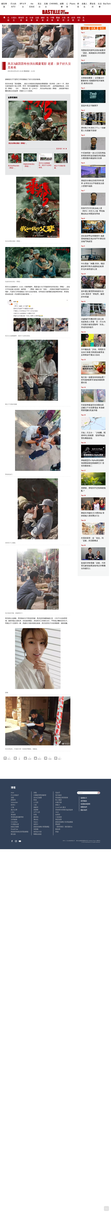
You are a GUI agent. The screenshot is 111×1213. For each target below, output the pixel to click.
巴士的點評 (15, 795)
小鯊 (35, 805)
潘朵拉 (36, 819)
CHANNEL (53, 4)
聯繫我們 (84, 807)
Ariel (12, 792)
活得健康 (14, 819)
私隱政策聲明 (85, 804)
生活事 (100, 5)
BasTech (107, 4)
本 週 (93, 28)
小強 (12, 807)
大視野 (63, 19)
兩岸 (68, 19)
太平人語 (37, 812)
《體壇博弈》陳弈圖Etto (63, 827)
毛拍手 (57, 792)
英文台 (39, 5)
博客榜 (79, 19)
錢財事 (43, 19)
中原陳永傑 (15, 824)
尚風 (35, 814)
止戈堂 (36, 802)
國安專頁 (4, 5)
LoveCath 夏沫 (60, 807)
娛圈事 (62, 5)
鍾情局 (13, 800)
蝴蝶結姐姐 (37, 834)
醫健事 (58, 19)
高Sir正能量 (38, 797)
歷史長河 (92, 5)
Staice (36, 822)
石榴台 (46, 5)
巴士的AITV (13, 5)
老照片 (36, 824)
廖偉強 (36, 817)
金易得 (57, 814)
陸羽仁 (13, 805)
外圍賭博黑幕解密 (40, 795)
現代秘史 (58, 795)
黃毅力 (57, 805)
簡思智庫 (58, 819)
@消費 (73, 19)
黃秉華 (36, 810)
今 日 (85, 28)
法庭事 (37, 19)
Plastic (72, 4)
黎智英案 (21, 19)
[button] (63, 148)
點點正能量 (15, 827)
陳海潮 (57, 829)
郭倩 (35, 800)
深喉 (35, 792)
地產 (47, 19)
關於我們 (84, 810)
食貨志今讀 (37, 831)
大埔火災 (14, 19)
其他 (83, 19)
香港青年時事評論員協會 (64, 810)
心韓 (67, 5)
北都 (8, 19)
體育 (78, 5)
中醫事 (52, 19)
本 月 (102, 28)
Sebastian (14, 802)
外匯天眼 (58, 802)
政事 (27, 19)
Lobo (12, 812)
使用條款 (84, 801)
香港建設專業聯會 (61, 797)
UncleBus (14, 822)
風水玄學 (14, 810)
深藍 (12, 797)
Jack (57, 812)
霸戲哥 (36, 807)
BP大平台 (23, 5)
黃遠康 (13, 814)
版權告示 (84, 798)
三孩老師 (58, 817)
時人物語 (58, 800)
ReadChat (14, 829)
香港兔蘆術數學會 (17, 817)
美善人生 (84, 5)
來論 (57, 831)
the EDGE (32, 5)
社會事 (31, 19)
